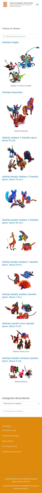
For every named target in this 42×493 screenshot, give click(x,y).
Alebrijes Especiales (12, 92)
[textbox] (20, 403)
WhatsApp (17, 452)
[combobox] (21, 403)
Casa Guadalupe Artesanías (21, 3)
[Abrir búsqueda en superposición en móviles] (21, 36)
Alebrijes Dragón (10, 42)
